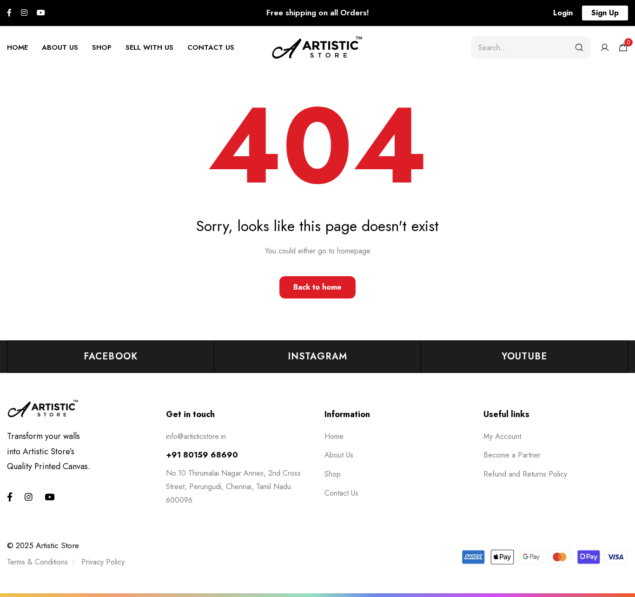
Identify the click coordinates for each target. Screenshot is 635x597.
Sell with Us (149, 47)
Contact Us (210, 47)
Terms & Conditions (37, 562)
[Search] (579, 47)
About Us (60, 47)
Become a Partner (512, 455)
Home (17, 47)
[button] (563, 13)
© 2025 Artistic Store (43, 545)
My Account (502, 436)
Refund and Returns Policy (525, 474)
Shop (102, 47)
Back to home (317, 287)
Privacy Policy (103, 562)
